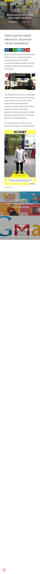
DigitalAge (13, 22)
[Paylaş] (6, 50)
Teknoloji (25, 10)
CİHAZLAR (15, 10)
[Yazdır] (24, 50)
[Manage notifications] (4, 569)
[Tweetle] (11, 50)
